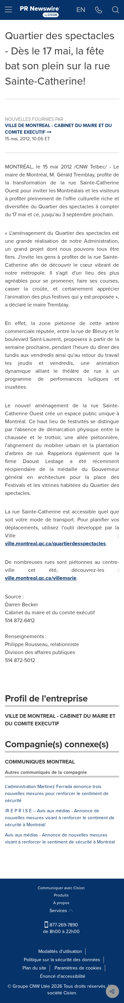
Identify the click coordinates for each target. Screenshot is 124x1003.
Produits (61, 895)
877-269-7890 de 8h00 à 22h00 (61, 928)
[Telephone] (98, 10)
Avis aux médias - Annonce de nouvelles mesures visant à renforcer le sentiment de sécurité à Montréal (60, 838)
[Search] (115, 10)
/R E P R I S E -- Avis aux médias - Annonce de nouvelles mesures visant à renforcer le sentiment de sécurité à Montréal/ (59, 817)
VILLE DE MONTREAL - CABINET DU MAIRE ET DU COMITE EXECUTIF (60, 719)
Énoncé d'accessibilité (62, 976)
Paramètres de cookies (78, 968)
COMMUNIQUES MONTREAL (40, 762)
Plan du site (34, 968)
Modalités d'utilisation (60, 951)
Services (59, 910)
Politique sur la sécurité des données (62, 959)
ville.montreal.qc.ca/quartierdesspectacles (55, 543)
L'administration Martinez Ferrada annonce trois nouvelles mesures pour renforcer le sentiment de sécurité (56, 793)
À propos (61, 903)
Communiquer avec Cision (61, 888)
